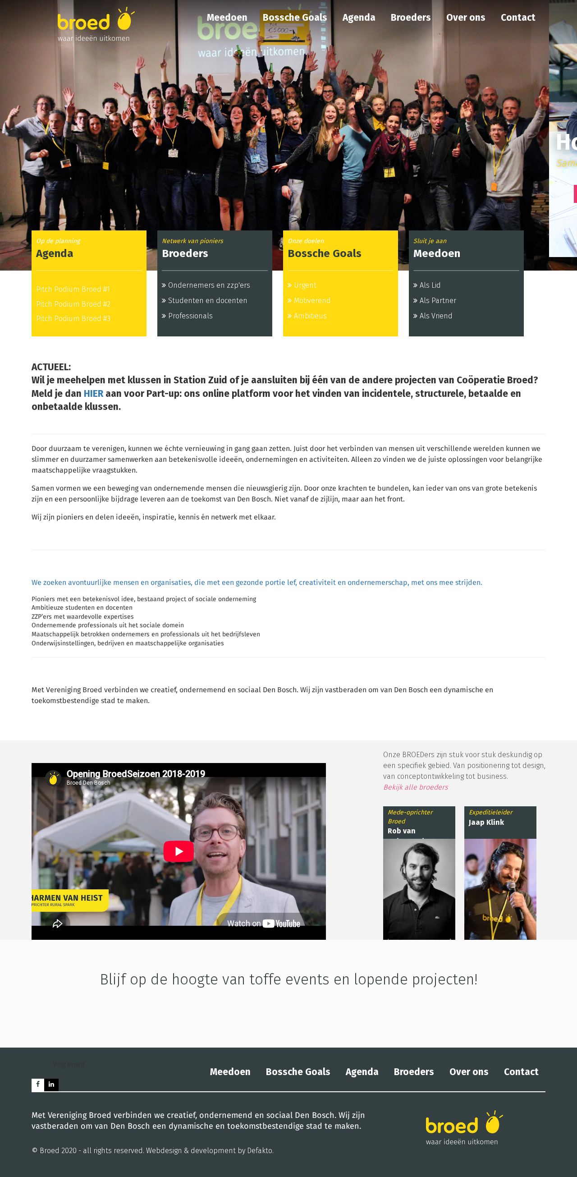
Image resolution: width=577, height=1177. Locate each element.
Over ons (465, 17)
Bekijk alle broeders (416, 787)
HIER (93, 394)
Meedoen (227, 17)
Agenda (359, 17)
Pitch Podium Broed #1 (73, 289)
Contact (518, 17)
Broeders (411, 17)
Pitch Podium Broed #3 (73, 318)
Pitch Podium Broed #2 (73, 304)
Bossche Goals (295, 17)
